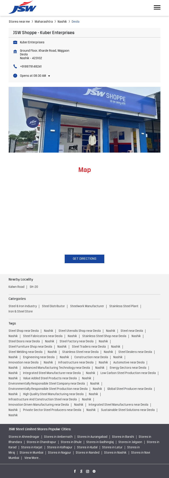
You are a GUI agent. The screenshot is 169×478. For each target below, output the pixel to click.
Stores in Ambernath (58, 437)
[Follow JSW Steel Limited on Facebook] (75, 470)
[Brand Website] (94, 470)
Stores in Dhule (71, 442)
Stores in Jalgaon (130, 442)
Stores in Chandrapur (41, 442)
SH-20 (34, 287)
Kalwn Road (16, 287)
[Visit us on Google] (81, 470)
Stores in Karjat (31, 447)
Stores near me (19, 22)
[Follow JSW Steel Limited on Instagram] (88, 470)
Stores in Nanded (87, 452)
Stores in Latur (112, 447)
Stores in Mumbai (31, 452)
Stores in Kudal (87, 447)
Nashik (62, 22)
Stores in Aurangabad (92, 437)
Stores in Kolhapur (59, 447)
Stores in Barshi (123, 437)
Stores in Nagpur (59, 452)
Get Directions (84, 259)
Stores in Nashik (115, 452)
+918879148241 (31, 66)
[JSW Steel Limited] (25, 7)
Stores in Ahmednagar (24, 437)
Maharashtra (44, 22)
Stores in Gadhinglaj (100, 442)
